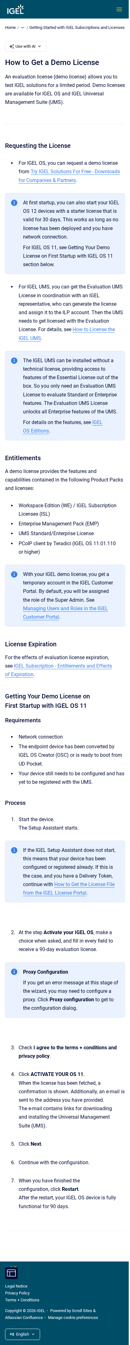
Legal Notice (16, 1286)
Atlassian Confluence (24, 1317)
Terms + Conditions (22, 1300)
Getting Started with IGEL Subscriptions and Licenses (77, 27)
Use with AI (25, 46)
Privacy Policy (17, 1293)
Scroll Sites (82, 1310)
